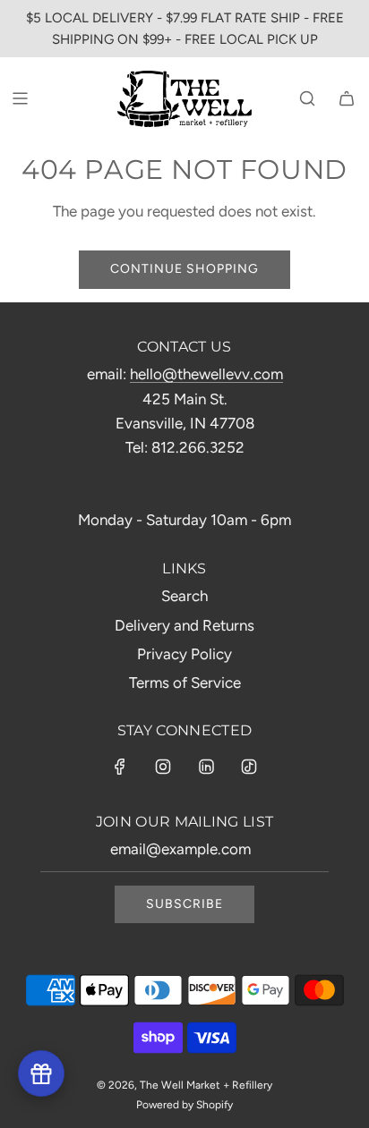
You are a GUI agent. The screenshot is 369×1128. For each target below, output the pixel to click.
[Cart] (346, 98)
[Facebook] (120, 766)
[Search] (307, 98)
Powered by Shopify (184, 1104)
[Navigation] (19, 98)
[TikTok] (249, 766)
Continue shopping (184, 268)
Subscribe (184, 904)
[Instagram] (163, 766)
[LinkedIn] (206, 766)
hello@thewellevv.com (206, 374)
